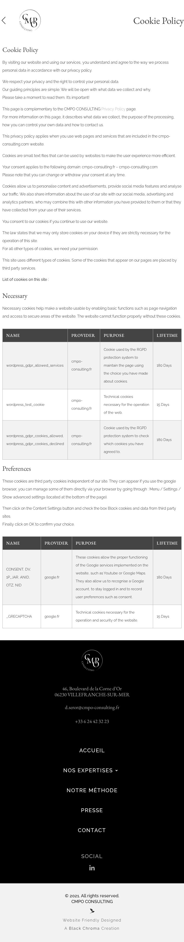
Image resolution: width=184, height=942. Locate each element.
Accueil (92, 750)
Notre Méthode (92, 790)
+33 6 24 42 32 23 (92, 721)
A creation (92, 928)
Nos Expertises (88, 770)
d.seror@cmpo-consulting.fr (92, 707)
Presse (92, 810)
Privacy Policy (113, 109)
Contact (92, 830)
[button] (92, 868)
